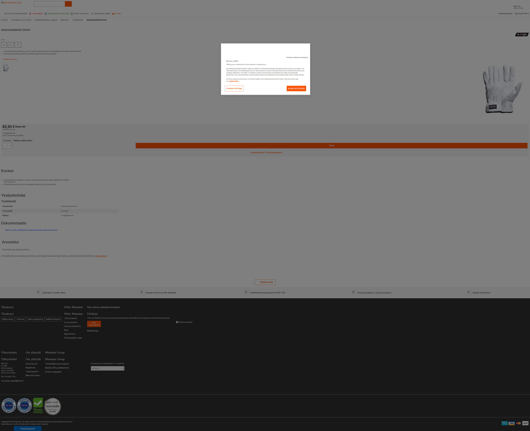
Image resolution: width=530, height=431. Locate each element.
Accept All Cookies (296, 88)
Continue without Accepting (297, 57)
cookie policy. (234, 81)
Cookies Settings (234, 88)
